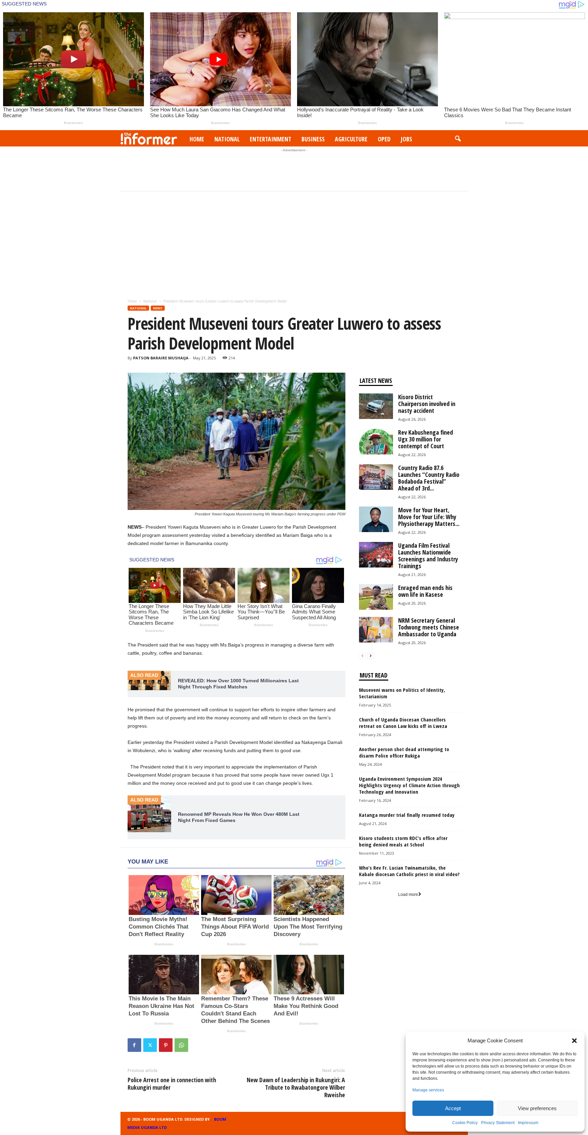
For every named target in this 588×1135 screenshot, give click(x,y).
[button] (574, 1040)
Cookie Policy (465, 1122)
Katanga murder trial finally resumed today (407, 814)
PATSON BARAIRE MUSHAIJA (161, 357)
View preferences (537, 1108)
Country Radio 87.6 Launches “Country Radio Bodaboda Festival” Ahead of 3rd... (428, 478)
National (227, 139)
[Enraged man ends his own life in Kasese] (376, 597)
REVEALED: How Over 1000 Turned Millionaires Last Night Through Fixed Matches (238, 683)
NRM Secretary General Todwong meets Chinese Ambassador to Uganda (428, 627)
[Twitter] (150, 1045)
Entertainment (270, 139)
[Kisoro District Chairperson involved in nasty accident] (376, 406)
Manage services (428, 1090)
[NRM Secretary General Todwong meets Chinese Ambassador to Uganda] (376, 629)
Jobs (406, 139)
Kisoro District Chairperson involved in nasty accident (426, 404)
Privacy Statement (497, 1122)
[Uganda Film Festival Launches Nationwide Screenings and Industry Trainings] (376, 555)
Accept (453, 1108)
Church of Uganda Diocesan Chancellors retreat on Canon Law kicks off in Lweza (403, 722)
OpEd (384, 139)
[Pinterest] (166, 1045)
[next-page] (370, 655)
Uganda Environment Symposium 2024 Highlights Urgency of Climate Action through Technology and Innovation (409, 785)
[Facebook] (134, 1045)
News (157, 308)
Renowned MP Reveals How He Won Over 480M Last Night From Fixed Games (238, 817)
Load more (408, 894)
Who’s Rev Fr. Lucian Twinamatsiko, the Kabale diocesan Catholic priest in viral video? (409, 870)
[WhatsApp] (181, 1045)
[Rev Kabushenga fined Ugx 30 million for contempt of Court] (376, 441)
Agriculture (351, 139)
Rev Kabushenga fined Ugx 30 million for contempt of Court (425, 439)
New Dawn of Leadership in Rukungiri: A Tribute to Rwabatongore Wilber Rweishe (296, 1087)
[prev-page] (362, 655)
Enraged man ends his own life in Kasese (425, 591)
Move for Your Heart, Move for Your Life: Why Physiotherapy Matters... (428, 517)
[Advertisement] (294, 169)
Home (197, 139)
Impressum (528, 1122)
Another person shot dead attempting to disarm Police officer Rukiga (404, 752)
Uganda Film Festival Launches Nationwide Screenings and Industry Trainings (428, 555)
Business (313, 139)
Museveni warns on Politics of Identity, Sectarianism (402, 693)
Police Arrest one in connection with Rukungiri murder (172, 1083)
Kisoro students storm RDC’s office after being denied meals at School (403, 841)
